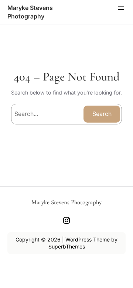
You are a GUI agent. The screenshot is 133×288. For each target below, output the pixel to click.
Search (102, 113)
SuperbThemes (66, 246)
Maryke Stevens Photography (66, 202)
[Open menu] (121, 8)
